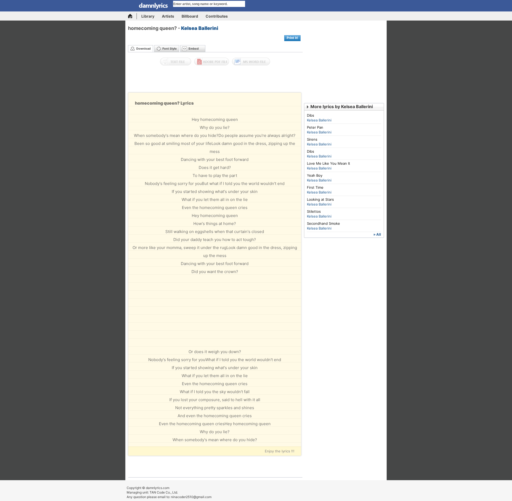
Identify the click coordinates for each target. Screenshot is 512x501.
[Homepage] (132, 16)
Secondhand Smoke (323, 223)
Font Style (169, 48)
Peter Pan (315, 127)
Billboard (190, 16)
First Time (315, 187)
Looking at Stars (320, 199)
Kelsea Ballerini (199, 28)
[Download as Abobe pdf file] (211, 62)
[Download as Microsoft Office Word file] (251, 62)
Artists (168, 16)
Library (147, 16)
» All (377, 234)
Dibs (310, 115)
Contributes (217, 16)
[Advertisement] (215, 80)
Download (143, 48)
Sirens (312, 139)
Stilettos (314, 211)
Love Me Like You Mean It (328, 163)
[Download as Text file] (175, 62)
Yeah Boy (314, 175)
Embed (194, 48)
